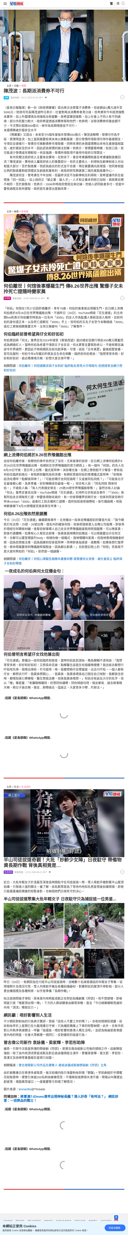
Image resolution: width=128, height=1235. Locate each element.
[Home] (16, 3)
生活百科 (26, 786)
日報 (16, 85)
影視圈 (24, 211)
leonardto (25, 1089)
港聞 (23, 85)
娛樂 (16, 211)
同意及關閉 (114, 1227)
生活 (16, 786)
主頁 (9, 85)
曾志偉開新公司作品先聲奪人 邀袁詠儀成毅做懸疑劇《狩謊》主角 (62, 1065)
